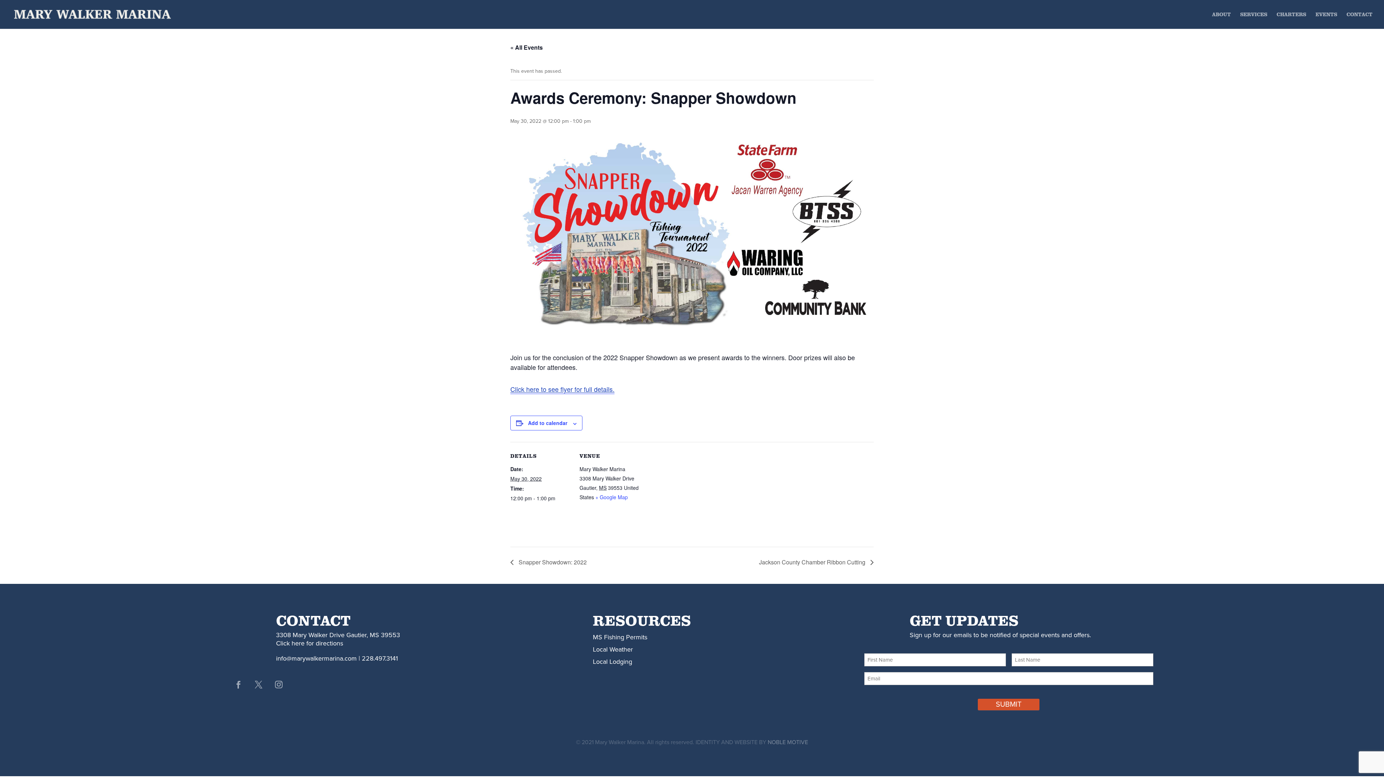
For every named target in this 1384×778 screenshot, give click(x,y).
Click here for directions (309, 643)
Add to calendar (547, 422)
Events (1326, 15)
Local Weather (613, 649)
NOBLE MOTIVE (788, 742)
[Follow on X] (258, 684)
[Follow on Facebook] (238, 684)
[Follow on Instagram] (278, 684)
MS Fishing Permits (620, 637)
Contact (1359, 15)
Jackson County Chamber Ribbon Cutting (813, 562)
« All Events (526, 47)
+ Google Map (611, 497)
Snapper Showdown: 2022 (552, 562)
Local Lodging (612, 662)
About (1221, 15)
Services (1253, 15)
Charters (1291, 15)
